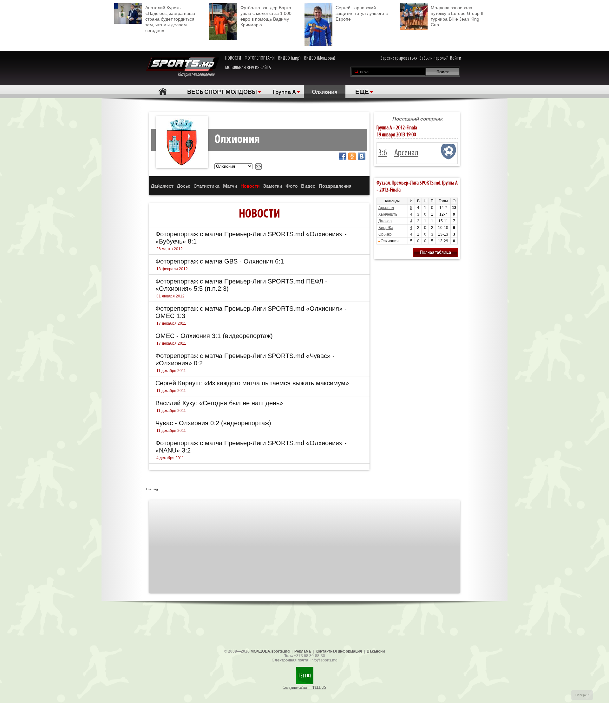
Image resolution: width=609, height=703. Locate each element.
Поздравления (335, 186)
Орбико (385, 234)
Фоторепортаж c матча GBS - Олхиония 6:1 (219, 261)
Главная (162, 91)
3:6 (382, 153)
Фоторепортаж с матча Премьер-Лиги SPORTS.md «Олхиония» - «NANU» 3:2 (251, 446)
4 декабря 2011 (170, 458)
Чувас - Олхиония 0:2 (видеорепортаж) (213, 423)
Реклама (302, 651)
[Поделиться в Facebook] (342, 156)
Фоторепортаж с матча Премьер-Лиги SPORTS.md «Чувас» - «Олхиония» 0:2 (245, 359)
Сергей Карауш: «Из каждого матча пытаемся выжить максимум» (252, 383)
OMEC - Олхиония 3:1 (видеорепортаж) (214, 335)
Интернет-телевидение (198, 74)
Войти (455, 58)
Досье (183, 186)
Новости (250, 186)
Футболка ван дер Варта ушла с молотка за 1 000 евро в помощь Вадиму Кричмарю (265, 16)
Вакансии (376, 651)
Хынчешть (387, 214)
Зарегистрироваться (399, 58)
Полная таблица (435, 252)
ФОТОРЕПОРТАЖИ (260, 58)
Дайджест (162, 186)
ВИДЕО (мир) (289, 58)
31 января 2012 (170, 296)
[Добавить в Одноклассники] (352, 156)
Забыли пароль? (434, 58)
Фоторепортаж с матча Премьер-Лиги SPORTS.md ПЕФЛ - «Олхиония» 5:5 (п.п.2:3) (241, 285)
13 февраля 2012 (172, 269)
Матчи (230, 186)
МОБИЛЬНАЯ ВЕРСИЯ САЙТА (248, 67)
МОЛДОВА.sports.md (270, 651)
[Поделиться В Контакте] (361, 156)
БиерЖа (385, 227)
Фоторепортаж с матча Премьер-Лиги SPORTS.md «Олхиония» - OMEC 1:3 (251, 312)
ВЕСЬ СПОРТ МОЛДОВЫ (222, 91)
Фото (291, 186)
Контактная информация (339, 651)
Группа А (284, 91)
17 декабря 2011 (171, 323)
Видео (308, 186)
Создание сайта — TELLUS (304, 687)
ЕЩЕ (362, 91)
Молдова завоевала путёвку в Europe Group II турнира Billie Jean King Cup (457, 16)
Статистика (206, 186)
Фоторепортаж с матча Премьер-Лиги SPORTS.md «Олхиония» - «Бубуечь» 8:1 (251, 238)
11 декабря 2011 (171, 370)
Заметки (272, 186)
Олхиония (324, 91)
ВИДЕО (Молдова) (319, 58)
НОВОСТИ (233, 58)
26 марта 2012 (169, 249)
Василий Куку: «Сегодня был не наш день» (219, 403)
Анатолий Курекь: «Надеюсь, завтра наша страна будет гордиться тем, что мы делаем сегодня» (170, 19)
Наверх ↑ (582, 695)
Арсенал (406, 153)
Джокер (385, 221)
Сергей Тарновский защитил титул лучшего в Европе (362, 13)
